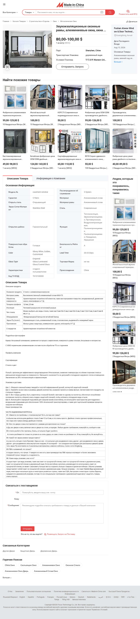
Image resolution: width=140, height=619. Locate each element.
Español (31, 597)
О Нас (10, 591)
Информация (70, 594)
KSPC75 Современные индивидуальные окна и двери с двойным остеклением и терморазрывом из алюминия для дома (124, 308)
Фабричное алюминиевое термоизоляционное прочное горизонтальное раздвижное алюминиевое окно (124, 223)
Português (40, 597)
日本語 (116, 597)
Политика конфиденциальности (66, 591)
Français (50, 597)
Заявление (19, 591)
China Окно (10, 565)
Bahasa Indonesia (79, 599)
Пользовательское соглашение (39, 591)
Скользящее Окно (29, 565)
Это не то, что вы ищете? (31, 534)
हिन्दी (122, 597)
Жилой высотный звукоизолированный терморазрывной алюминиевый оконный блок (124, 266)
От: (17, 492)
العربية (100, 597)
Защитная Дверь (27, 551)
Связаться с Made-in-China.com (94, 591)
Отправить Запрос (72, 66)
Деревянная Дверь (48, 551)
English (22, 597)
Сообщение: (13, 505)
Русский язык (62, 597)
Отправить (27, 528)
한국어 (108, 597)
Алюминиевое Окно (51, 565)
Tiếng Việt (66, 599)
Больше (117, 61)
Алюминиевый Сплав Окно (46, 571)
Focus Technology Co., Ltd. (68, 605)
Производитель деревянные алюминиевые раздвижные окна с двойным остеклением (124, 386)
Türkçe (56, 599)
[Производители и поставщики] (70, 4)
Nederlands (91, 597)
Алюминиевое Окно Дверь (16, 571)
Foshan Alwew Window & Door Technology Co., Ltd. (124, 31)
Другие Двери (9, 551)
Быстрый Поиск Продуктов (119, 591)
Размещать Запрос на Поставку (59, 534)
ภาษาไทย (130, 597)
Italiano (72, 597)
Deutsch (81, 597)
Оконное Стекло (73, 565)
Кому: (16, 499)
